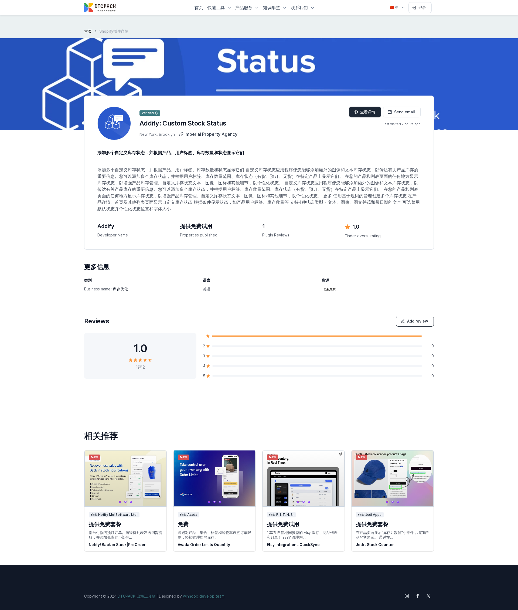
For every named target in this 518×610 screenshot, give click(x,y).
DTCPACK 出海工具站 (136, 596)
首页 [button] (199, 7)
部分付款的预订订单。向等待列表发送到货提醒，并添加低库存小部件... (125, 535)
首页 (88, 31)
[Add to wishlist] (157, 459)
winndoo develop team (203, 596)
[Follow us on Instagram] (406, 596)
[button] (219, 7)
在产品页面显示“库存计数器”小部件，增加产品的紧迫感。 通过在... (392, 535)
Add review (417, 321)
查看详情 (367, 112)
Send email (404, 112)
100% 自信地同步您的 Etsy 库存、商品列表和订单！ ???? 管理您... (302, 535)
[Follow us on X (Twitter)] (428, 596)
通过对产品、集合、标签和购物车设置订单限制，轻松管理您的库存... (214, 535)
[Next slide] (157, 478)
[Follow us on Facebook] (417, 596)
